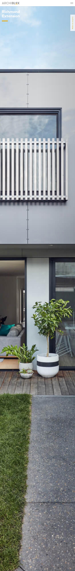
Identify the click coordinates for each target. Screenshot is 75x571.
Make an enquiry (72, 22)
